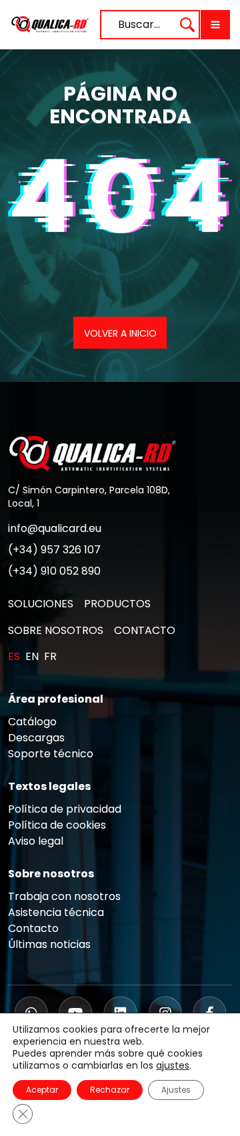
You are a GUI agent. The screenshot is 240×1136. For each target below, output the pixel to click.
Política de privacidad (64, 809)
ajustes (172, 1065)
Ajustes (176, 1089)
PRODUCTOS (117, 603)
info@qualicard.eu (54, 528)
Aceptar (42, 1089)
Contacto (33, 928)
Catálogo (32, 721)
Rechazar (109, 1089)
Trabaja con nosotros (64, 896)
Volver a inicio (120, 333)
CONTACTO (144, 630)
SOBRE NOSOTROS (55, 630)
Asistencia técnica (56, 912)
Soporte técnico (50, 753)
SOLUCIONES (40, 603)
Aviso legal (35, 841)
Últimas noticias (49, 944)
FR (50, 656)
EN (32, 656)
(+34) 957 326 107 (54, 549)
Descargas (36, 737)
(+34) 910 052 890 (54, 571)
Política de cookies (57, 825)
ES (14, 656)
